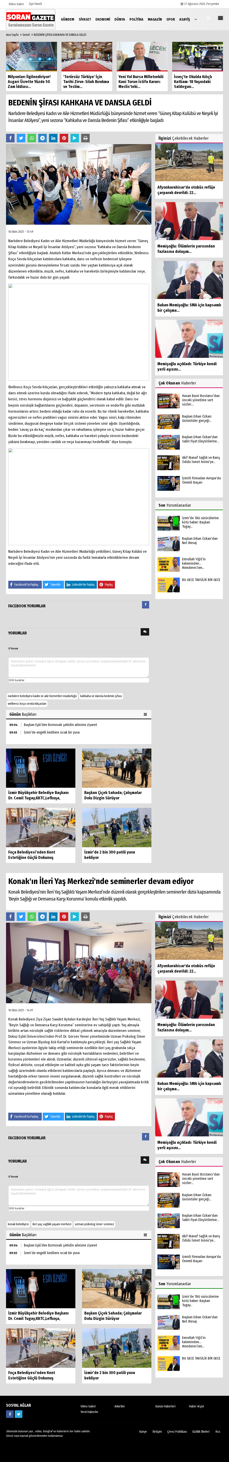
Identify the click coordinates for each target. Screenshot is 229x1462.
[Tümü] (195, 19)
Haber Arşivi (196, 1406)
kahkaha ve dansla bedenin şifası (101, 696)
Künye (143, 1432)
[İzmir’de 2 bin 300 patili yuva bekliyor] (116, 827)
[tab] (145, 605)
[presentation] (145, 604)
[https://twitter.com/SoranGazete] (18, 1414)
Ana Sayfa (12, 35)
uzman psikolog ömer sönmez (94, 1224)
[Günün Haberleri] (146, 714)
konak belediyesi (18, 1224)
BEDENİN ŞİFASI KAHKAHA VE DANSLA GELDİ (60, 35)
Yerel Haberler (89, 1412)
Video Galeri (88, 1406)
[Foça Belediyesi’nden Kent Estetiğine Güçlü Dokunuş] (40, 827)
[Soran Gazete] (30, 19)
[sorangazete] (10, 1414)
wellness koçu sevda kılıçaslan (27, 704)
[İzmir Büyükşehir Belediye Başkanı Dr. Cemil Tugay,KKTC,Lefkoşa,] (40, 768)
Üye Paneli (35, 4)
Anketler (119, 1406)
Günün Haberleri (165, 1406)
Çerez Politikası (177, 1432)
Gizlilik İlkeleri (201, 1432)
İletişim (157, 1432)
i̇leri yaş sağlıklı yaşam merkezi (51, 1224)
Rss (218, 1432)
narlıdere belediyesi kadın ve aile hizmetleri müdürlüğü (42, 696)
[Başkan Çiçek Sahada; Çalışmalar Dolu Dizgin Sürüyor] (116, 768)
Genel (26, 35)
